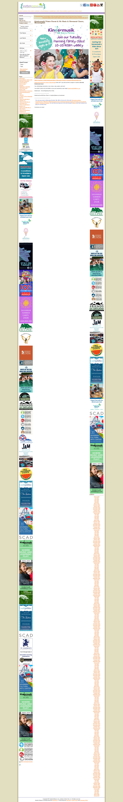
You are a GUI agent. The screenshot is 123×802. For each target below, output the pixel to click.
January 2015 (97, 689)
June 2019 (96, 615)
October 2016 (97, 660)
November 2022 (96, 558)
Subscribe (81, 5)
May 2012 (96, 733)
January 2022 (97, 572)
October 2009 (97, 776)
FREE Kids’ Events (23, 88)
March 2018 (96, 636)
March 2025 (96, 520)
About (20, 11)
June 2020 (96, 599)
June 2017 (96, 649)
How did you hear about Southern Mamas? (25, 56)
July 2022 (97, 564)
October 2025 (97, 510)
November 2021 (96, 575)
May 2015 (96, 683)
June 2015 (96, 682)
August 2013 (96, 712)
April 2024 (96, 535)
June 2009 (96, 781)
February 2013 (96, 720)
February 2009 (96, 783)
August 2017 (96, 646)
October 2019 (97, 610)
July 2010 (97, 763)
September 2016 (96, 661)
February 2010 (96, 770)
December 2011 (96, 740)
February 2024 (96, 538)
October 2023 (97, 543)
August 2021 (96, 579)
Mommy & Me (22, 89)
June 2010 (96, 765)
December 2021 (96, 574)
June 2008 (96, 791)
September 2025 (96, 511)
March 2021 (96, 586)
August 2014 (96, 696)
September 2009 (96, 777)
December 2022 (96, 557)
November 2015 (96, 675)
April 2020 (96, 601)
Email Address (25, 28)
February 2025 (96, 521)
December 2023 (96, 540)
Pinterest (94, 5)
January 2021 (97, 589)
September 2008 (96, 787)
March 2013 (96, 719)
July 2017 (97, 647)
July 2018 (97, 630)
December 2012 (96, 723)
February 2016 (96, 671)
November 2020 (96, 592)
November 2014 (96, 691)
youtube (98, 5)
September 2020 (96, 595)
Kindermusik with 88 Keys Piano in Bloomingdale (44, 82)
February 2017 (96, 654)
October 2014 (97, 693)
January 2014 (97, 705)
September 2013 (96, 711)
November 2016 (96, 658)
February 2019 (96, 621)
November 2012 (96, 725)
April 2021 (96, 585)
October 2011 (97, 743)
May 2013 (96, 716)
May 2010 (96, 766)
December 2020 (96, 590)
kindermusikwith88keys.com (74, 88)
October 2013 (97, 709)
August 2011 (96, 745)
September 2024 (96, 528)
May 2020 (96, 600)
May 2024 (96, 534)
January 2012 (97, 738)
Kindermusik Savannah (65, 101)
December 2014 (96, 690)
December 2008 (96, 786)
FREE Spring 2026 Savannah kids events (51, 101)
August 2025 (96, 513)
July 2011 (97, 747)
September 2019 (96, 611)
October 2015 (97, 676)
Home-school (78, 11)
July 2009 (97, 780)
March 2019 (96, 619)
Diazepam (68, 800)
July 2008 (97, 790)
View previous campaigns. (24, 69)
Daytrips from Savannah (24, 113)
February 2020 (96, 604)
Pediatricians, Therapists (24, 86)
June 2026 (96, 499)
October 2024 (97, 527)
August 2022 (96, 563)
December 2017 (96, 640)
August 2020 (96, 596)
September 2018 (96, 628)
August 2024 (96, 529)
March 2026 (96, 503)
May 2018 (96, 633)
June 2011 (96, 748)
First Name (25, 33)
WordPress (55, 800)
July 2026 (97, 498)
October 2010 (97, 759)
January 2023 (97, 556)
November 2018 (96, 625)
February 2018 (96, 637)
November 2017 (96, 641)
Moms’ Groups (22, 83)
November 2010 (96, 758)
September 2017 (96, 644)
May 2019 (96, 617)
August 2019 (96, 612)
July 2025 (97, 514)
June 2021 (96, 582)
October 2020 (97, 593)
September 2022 (96, 561)
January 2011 (97, 755)
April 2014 (96, 701)
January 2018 (97, 639)
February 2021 (96, 588)
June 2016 (96, 665)
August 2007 (96, 795)
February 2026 (96, 504)
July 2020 (97, 597)
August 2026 (96, 496)
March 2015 (96, 686)
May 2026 (96, 500)
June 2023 (96, 549)
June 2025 (96, 516)
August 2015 (96, 679)
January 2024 (97, 539)
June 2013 (96, 715)
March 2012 (96, 736)
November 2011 (96, 741)
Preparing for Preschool (44, 103)
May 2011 (97, 750)
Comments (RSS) (84, 800)
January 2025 (97, 523)
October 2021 (97, 576)
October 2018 (97, 626)
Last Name (25, 38)
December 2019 (96, 607)
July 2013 (97, 714)
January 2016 (97, 672)
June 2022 (96, 565)
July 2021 (97, 581)
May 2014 (96, 700)
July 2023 (97, 547)
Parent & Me (71, 11)
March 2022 (96, 570)
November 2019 (96, 608)
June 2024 (96, 532)
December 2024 (96, 524)
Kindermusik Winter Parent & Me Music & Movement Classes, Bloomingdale (59, 22)
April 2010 (96, 767)
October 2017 (97, 643)
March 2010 (96, 769)
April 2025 (96, 518)
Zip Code (25, 43)
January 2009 (97, 784)
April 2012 (96, 734)
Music (77, 101)
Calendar (37, 11)
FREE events (31, 11)
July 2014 (97, 697)
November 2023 (96, 542)
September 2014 (96, 694)
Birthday (25, 48)
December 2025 (96, 507)
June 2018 (96, 632)
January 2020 (97, 606)
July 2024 (97, 531)
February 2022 (96, 571)
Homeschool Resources (24, 92)
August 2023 (96, 546)
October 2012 (97, 726)
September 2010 (96, 761)
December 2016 (96, 657)
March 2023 (96, 553)
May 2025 (96, 517)
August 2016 (96, 662)
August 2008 (96, 788)
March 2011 (96, 752)
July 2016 (97, 664)
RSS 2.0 (74, 103)
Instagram (101, 5)
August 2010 (96, 762)
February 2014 (96, 704)
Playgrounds (22, 78)
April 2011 (97, 751)
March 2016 (96, 669)
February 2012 (96, 737)
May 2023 (96, 550)
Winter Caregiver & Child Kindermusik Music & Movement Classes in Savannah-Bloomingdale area (57, 80)
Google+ (91, 5)
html (22, 64)
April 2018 (96, 635)
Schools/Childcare (44, 11)
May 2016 (96, 666)
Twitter (88, 5)
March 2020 (96, 603)
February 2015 (96, 687)
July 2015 (97, 680)
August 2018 (96, 629)
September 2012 (96, 727)
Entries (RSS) (75, 800)
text (22, 66)
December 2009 (96, 773)
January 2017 (97, 655)
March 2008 (96, 794)
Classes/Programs (39, 101)
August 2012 (96, 729)
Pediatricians (53, 11)
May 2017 (96, 650)
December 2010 (96, 756)
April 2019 (96, 618)
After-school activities (62, 11)
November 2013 (96, 708)
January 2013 (97, 722)
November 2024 (96, 525)
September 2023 (96, 545)
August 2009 (96, 779)
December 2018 (96, 624)
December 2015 (96, 673)
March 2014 (96, 702)
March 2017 (96, 653)
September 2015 (96, 678)
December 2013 (96, 707)
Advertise (25, 11)
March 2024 (96, 536)
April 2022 (96, 568)
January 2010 (97, 772)
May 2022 (96, 567)
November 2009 (96, 774)
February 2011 (96, 754)
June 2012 (96, 732)
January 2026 (97, 506)
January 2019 (97, 622)
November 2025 (96, 509)
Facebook (84, 5)
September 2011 (96, 744)
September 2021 (96, 578)
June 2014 (96, 698)
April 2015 (96, 684)
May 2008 (96, 792)
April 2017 (96, 651)
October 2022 (97, 560)
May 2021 (96, 583)
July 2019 (97, 614)
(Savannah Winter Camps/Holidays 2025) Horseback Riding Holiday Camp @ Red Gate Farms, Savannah (58, 16)
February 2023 (96, 554)
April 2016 (96, 668)
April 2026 (96, 502)
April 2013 (96, 718)
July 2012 (97, 730)
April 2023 (96, 552)
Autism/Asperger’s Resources (25, 90)
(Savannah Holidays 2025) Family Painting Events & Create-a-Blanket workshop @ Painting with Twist (64, 17)
